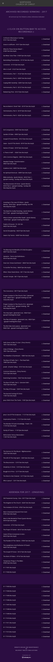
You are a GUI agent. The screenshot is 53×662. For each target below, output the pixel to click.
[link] (25, 4)
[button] (3, 3)
